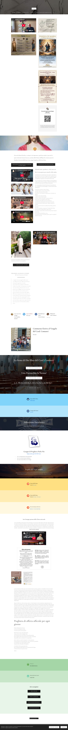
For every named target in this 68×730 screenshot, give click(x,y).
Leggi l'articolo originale (34, 529)
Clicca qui (28, 315)
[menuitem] (14, 12)
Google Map (32, 677)
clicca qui (34, 334)
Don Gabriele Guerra (33, 665)
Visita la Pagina (41, 317)
